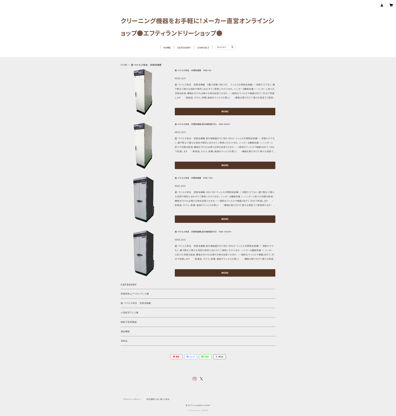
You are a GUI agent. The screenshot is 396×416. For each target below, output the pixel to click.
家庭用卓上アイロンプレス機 (135, 293)
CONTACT (203, 47)
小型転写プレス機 (129, 312)
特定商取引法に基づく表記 (158, 399)
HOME (167, 47)
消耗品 (124, 341)
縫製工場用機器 (129, 322)
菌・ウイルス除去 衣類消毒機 (136, 303)
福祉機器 (125, 331)
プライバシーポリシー (132, 399)
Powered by (194, 410)
